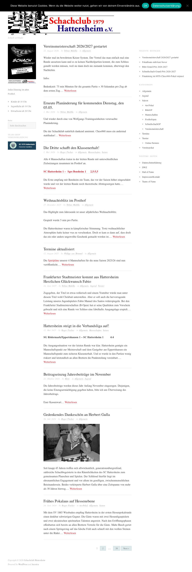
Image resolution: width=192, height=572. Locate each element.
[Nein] (187, 5)
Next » (126, 548)
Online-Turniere (152, 142)
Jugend (93, 285)
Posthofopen (150, 119)
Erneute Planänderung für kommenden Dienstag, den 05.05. (84, 105)
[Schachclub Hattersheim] (68, 19)
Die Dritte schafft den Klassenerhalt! (71, 147)
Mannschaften (94, 152)
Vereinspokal (148, 147)
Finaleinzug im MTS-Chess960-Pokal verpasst (163, 76)
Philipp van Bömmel (73, 253)
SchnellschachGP (153, 123)
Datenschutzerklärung (151, 162)
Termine (145, 133)
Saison (105, 152)
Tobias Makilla (70, 50)
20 (117, 548)
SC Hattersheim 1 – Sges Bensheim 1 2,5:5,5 (71, 171)
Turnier (101, 285)
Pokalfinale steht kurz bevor (154, 61)
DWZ (144, 167)
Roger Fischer (66, 152)
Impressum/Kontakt (151, 176)
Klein (67, 378)
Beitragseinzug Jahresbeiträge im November (77, 374)
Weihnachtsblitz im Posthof (65, 200)
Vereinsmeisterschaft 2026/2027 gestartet (75, 46)
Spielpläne (53, 260)
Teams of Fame (149, 181)
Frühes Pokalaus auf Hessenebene (69, 500)
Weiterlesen (70, 90)
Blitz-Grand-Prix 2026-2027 (154, 66)
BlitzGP (148, 109)
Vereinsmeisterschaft (154, 128)
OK (145, 5)
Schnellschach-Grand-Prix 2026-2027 (159, 71)
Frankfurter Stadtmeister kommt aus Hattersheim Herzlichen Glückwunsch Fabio (81, 279)
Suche (10, 120)
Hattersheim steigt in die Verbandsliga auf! (76, 325)
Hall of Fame (148, 171)
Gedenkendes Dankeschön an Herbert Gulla (77, 414)
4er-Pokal (84, 505)
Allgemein (86, 50)
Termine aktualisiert (59, 248)
